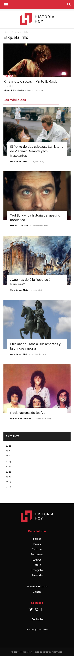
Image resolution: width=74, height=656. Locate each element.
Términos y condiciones (37, 629)
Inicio (5, 32)
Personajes (37, 554)
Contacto (37, 619)
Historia (37, 564)
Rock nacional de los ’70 (27, 413)
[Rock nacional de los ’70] (37, 388)
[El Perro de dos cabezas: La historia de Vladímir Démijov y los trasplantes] (37, 131)
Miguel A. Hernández (13, 90)
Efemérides (37, 575)
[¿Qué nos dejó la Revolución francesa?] (37, 260)
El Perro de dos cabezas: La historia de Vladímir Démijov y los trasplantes (36, 151)
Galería (37, 591)
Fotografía (37, 570)
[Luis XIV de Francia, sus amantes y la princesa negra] (37, 324)
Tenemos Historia (37, 586)
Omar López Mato (19, 161)
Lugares (37, 559)
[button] (5, 4)
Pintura (37, 544)
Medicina (37, 549)
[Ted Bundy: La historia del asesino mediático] (37, 195)
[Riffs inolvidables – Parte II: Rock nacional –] (37, 60)
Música (8, 76)
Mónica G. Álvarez (19, 226)
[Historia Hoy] (37, 19)
